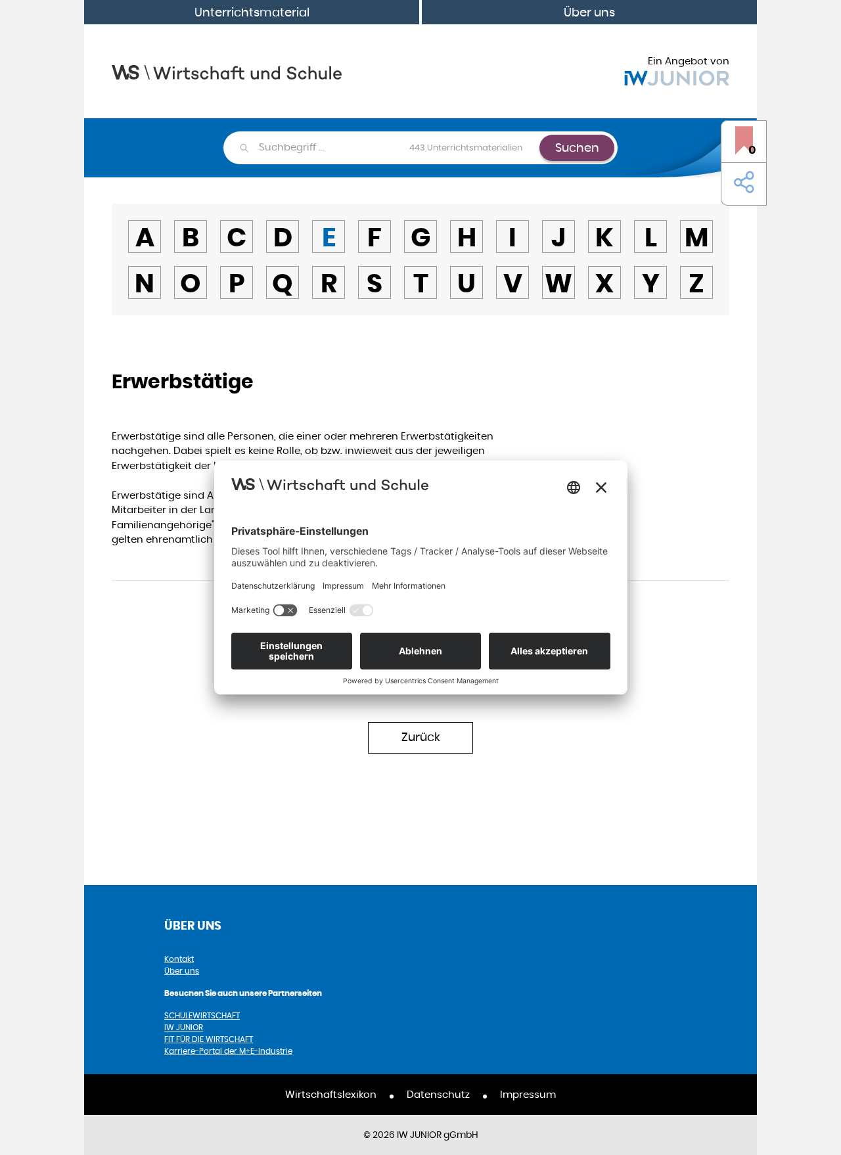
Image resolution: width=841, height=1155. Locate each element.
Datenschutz (438, 1094)
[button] (741, 182)
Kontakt (179, 958)
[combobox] (398, 148)
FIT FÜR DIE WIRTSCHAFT (208, 1039)
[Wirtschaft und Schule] (227, 71)
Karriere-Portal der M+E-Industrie (228, 1050)
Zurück (420, 737)
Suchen (577, 147)
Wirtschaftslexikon (330, 1094)
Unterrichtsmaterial (251, 12)
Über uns (589, 12)
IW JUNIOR (183, 1027)
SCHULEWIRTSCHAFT (202, 1015)
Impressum (528, 1094)
